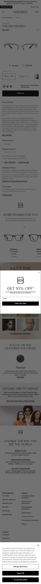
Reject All (20, 573)
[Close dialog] (39, 272)
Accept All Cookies (20, 580)
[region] (20, 563)
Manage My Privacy (20, 566)
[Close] (38, 545)
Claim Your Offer (20, 303)
